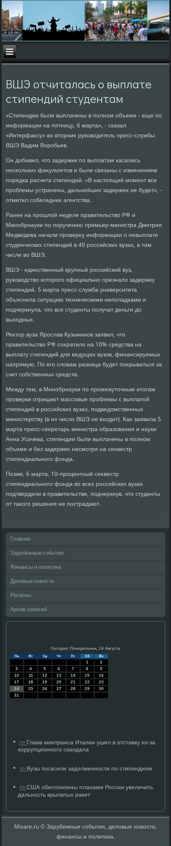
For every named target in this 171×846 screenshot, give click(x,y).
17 (16, 682)
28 (73, 688)
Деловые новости (32, 581)
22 (87, 682)
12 (44, 675)
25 (30, 688)
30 (101, 688)
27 (58, 688)
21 (73, 682)
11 (31, 675)
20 (58, 682)
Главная (20, 539)
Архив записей (28, 609)
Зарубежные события (37, 553)
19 (44, 682)
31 (16, 695)
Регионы (20, 595)
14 (73, 675)
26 (44, 688)
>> (23, 743)
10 (16, 675)
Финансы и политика (35, 567)
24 (16, 688)
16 (101, 675)
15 (87, 675)
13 (58, 675)
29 (87, 688)
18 (30, 682)
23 (101, 682)
